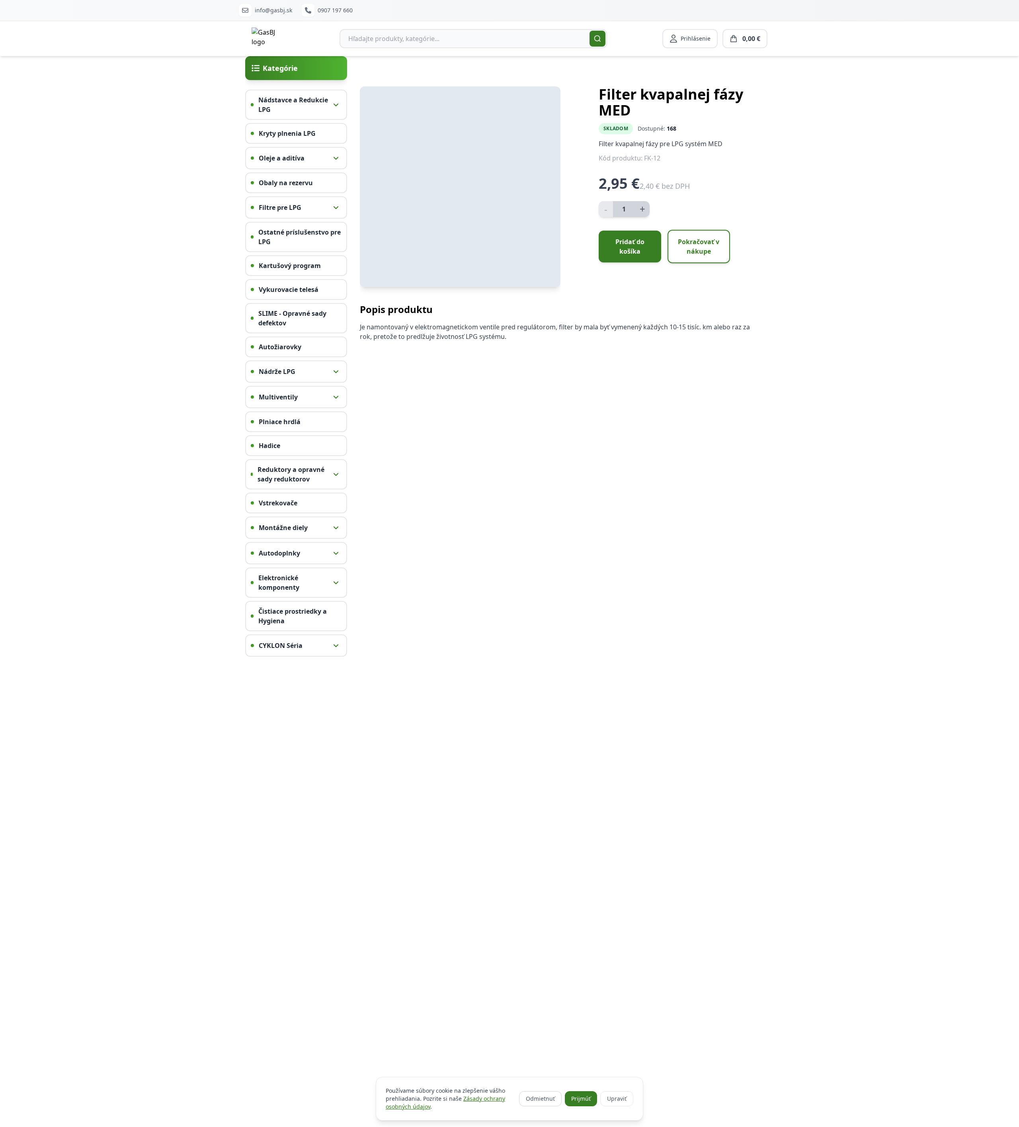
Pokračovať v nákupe (698, 246)
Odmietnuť (540, 1098)
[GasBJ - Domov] (268, 38)
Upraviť (617, 1098)
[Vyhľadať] (597, 39)
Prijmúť (581, 1098)
